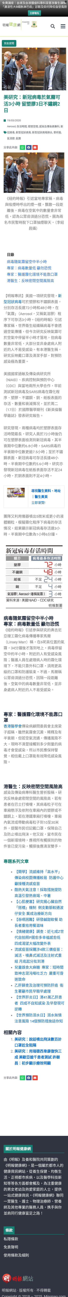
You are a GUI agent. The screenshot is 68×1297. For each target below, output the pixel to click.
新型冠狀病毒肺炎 (42, 132)
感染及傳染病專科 (49, 126)
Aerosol (11, 126)
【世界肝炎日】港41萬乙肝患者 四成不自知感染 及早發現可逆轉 (39, 1003)
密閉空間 (33, 126)
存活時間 (22, 126)
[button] (63, 26)
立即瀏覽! (46, 497)
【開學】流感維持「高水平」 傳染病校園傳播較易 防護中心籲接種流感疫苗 (39, 878)
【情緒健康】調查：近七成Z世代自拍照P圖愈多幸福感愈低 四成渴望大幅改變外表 (39, 937)
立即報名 (34, 13)
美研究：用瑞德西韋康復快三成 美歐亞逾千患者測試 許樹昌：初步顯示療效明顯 (38, 1057)
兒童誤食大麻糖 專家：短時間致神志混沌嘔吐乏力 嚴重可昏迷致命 (39, 973)
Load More (34, 1126)
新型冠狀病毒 (23, 132)
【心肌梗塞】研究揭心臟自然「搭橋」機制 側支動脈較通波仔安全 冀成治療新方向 (39, 908)
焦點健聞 (9, 43)
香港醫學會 (13, 726)
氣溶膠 (11, 138)
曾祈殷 (57, 132)
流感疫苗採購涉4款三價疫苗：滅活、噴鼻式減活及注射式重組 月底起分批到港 (39, 955)
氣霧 (18, 138)
